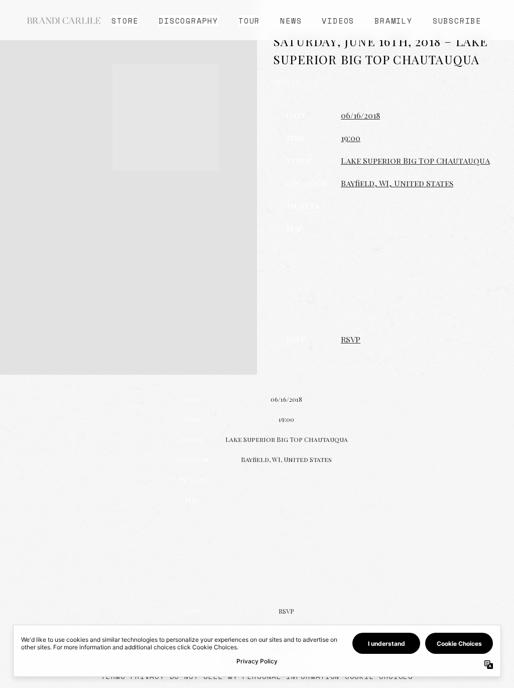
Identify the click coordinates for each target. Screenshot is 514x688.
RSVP (350, 339)
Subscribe (457, 20)
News (291, 20)
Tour (249, 20)
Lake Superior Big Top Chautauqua (415, 160)
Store (125, 20)
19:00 (350, 138)
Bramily (393, 20)
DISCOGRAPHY (188, 20)
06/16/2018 (360, 115)
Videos (338, 20)
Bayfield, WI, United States (397, 183)
